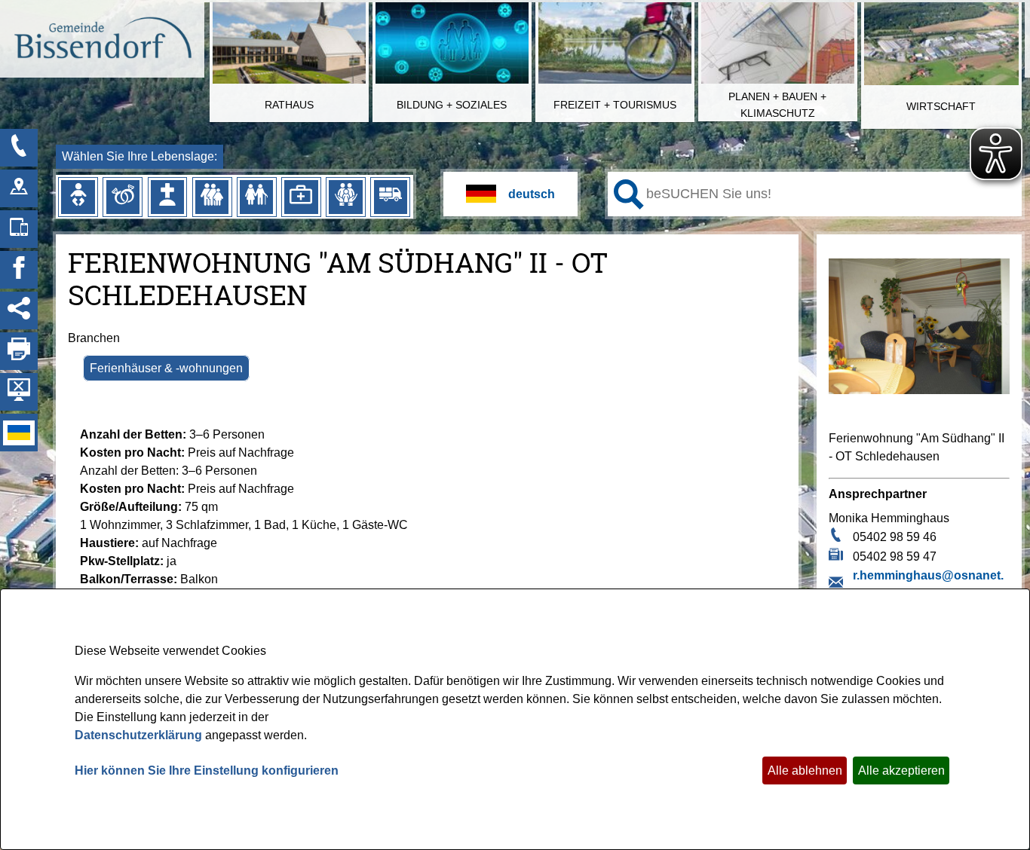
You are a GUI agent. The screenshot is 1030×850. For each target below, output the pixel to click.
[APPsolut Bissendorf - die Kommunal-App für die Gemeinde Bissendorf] (19, 229)
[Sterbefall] (167, 196)
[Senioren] (256, 196)
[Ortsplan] (19, 188)
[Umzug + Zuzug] (390, 196)
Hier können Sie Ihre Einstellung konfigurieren (207, 770)
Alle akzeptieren (901, 770)
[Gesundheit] (300, 196)
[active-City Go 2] (102, 40)
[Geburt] (77, 196)
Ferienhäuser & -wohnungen (166, 368)
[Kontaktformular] (19, 148)
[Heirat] (122, 196)
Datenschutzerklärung (138, 735)
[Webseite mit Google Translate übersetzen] (510, 194)
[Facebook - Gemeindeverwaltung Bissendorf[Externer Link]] (19, 270)
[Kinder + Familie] (211, 196)
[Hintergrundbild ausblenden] (19, 392)
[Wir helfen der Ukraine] (19, 432)
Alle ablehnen (805, 770)
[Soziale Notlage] (345, 196)
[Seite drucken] (19, 351)
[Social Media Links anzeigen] (19, 310)
